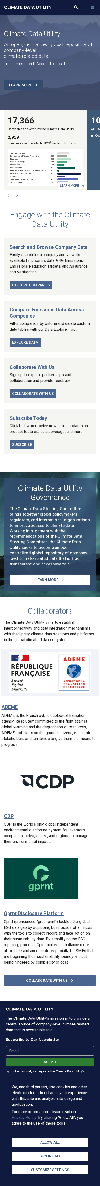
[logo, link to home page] (30, 1009)
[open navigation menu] (92, 7)
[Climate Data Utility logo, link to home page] (28, 7)
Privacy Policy (24, 1117)
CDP (9, 816)
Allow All (50, 1142)
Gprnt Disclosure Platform (34, 913)
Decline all (50, 1156)
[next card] (17, 195)
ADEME (9, 707)
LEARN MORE (20, 85)
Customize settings (50, 1170)
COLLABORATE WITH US (47, 980)
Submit (50, 1062)
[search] (76, 7)
